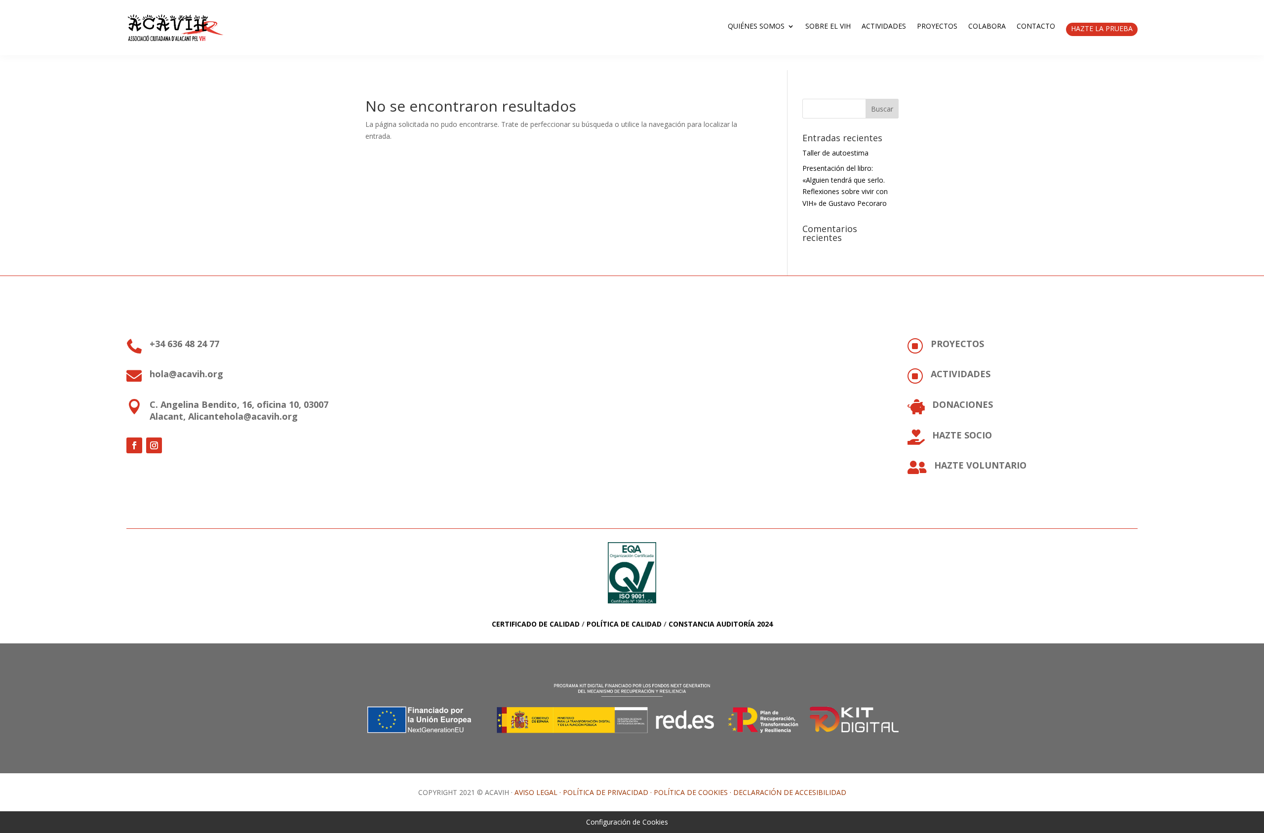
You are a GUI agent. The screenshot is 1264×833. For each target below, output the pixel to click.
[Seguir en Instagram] (154, 445)
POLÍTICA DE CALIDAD (624, 624)
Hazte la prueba (1102, 28)
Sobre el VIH (828, 27)
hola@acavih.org (186, 374)
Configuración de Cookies (627, 822)
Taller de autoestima (835, 153)
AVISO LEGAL (536, 792)
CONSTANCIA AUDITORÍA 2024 (721, 624)
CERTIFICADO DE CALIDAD (536, 624)
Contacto (1036, 27)
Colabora (987, 27)
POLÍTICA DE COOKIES (691, 792)
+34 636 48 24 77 (184, 344)
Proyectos (937, 27)
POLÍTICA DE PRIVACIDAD (605, 792)
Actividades (884, 27)
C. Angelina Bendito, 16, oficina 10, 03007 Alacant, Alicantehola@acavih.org (239, 410)
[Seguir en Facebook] (134, 445)
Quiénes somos (756, 27)
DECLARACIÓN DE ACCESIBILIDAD (789, 792)
